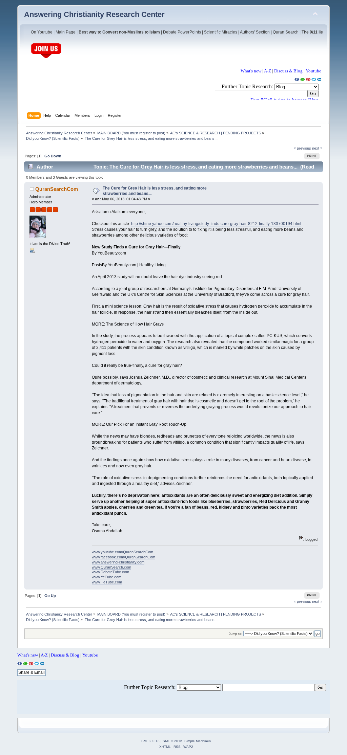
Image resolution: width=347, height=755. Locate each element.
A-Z (267, 70)
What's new (251, 70)
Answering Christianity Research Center (94, 14)
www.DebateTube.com (110, 572)
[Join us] (46, 57)
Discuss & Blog (288, 70)
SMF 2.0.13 (150, 741)
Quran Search (286, 32)
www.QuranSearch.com (111, 567)
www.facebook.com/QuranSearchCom (123, 557)
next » (317, 148)
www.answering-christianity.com (118, 562)
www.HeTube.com (107, 582)
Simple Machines (197, 741)
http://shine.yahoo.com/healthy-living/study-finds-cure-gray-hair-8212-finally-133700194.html (216, 223)
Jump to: (235, 634)
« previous (302, 148)
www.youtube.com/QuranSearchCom (122, 552)
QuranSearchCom (56, 189)
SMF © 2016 (172, 741)
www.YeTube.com (106, 577)
